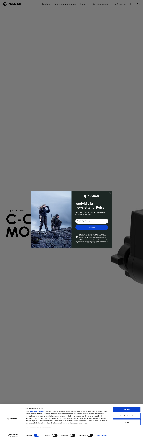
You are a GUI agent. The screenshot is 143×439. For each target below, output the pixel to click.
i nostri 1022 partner (36, 411)
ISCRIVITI (91, 227)
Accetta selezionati (126, 416)
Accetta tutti (127, 409)
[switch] (54, 435)
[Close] (109, 193)
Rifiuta (127, 422)
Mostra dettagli (102, 435)
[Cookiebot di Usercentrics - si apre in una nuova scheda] (12, 435)
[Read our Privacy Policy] (107, 242)
